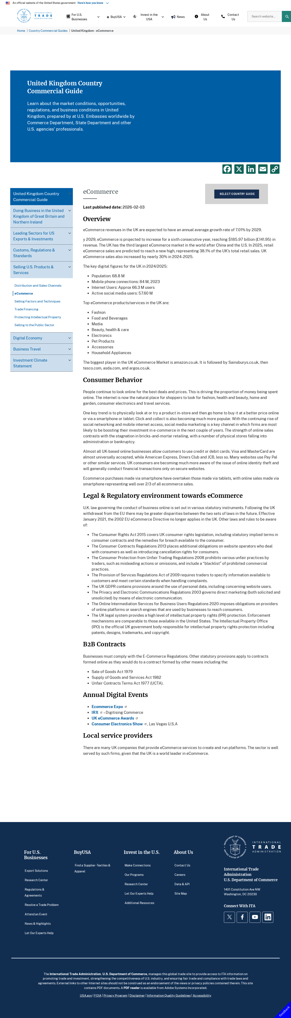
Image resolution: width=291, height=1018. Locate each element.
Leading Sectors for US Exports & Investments (33, 236)
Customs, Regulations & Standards (34, 253)
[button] (82, 16)
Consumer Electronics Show (117, 724)
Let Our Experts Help (39, 933)
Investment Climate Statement (30, 363)
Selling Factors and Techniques (37, 301)
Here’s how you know (91, 2)
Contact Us (182, 865)
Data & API (182, 884)
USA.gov (86, 995)
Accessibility (202, 995)
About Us (183, 852)
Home (21, 30)
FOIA (97, 995)
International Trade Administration (75, 974)
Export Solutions (36, 870)
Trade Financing (26, 309)
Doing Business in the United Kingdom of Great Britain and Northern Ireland (39, 216)
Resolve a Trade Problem (42, 905)
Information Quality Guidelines (169, 995)
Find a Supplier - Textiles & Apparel (92, 868)
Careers (179, 874)
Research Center (36, 880)
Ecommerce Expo (107, 706)
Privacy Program (115, 995)
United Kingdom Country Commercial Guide (36, 196)
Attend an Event (36, 914)
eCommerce (23, 293)
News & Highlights (38, 923)
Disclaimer (137, 995)
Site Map (180, 893)
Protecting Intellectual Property (37, 317)
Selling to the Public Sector (34, 325)
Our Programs (134, 874)
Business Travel (27, 349)
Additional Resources (139, 903)
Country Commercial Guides (48, 30)
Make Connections (138, 865)
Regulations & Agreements (34, 892)
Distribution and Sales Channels (38, 285)
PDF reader (132, 988)
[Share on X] (239, 169)
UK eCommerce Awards (113, 718)
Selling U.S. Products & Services (33, 269)
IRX (95, 712)
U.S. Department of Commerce (124, 974)
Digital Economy (27, 338)
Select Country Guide (237, 194)
